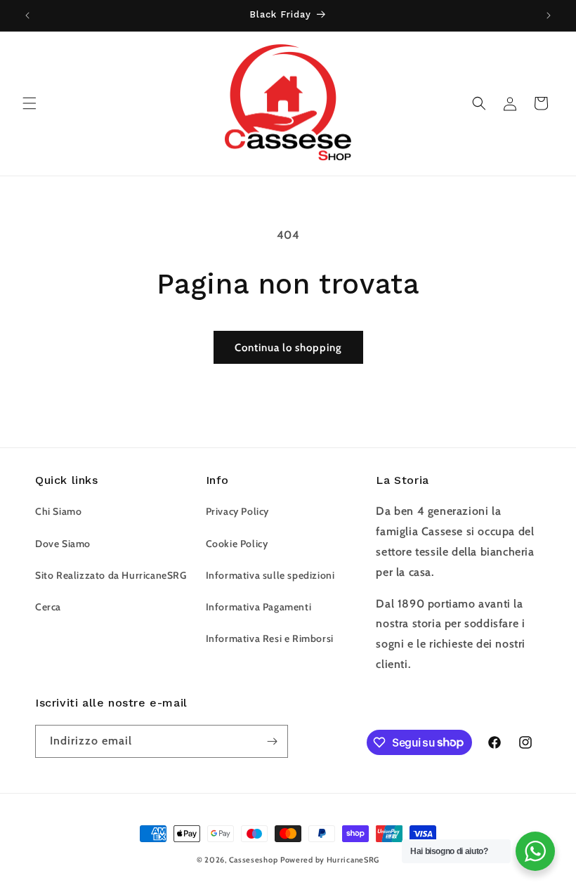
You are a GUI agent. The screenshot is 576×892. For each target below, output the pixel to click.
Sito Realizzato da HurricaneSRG (111, 575)
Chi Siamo (58, 511)
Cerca (48, 607)
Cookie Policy (237, 543)
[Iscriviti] (271, 741)
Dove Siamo (63, 543)
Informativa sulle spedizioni (270, 575)
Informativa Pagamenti (259, 607)
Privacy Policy (237, 511)
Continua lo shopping (288, 347)
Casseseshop (253, 860)
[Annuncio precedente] (27, 15)
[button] (29, 103)
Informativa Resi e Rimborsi (270, 638)
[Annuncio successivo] (548, 15)
